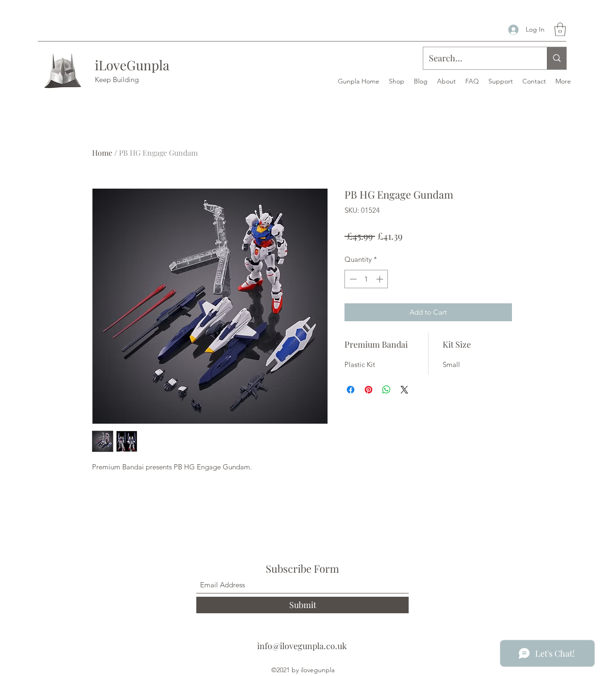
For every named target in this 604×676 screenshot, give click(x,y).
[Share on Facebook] (350, 389)
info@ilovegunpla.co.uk (302, 645)
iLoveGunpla (132, 65)
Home (102, 153)
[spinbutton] (366, 279)
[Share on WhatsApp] (386, 389)
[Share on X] (404, 389)
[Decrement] (352, 279)
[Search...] (556, 58)
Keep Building (117, 79)
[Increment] (380, 279)
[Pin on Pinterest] (368, 389)
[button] (560, 29)
